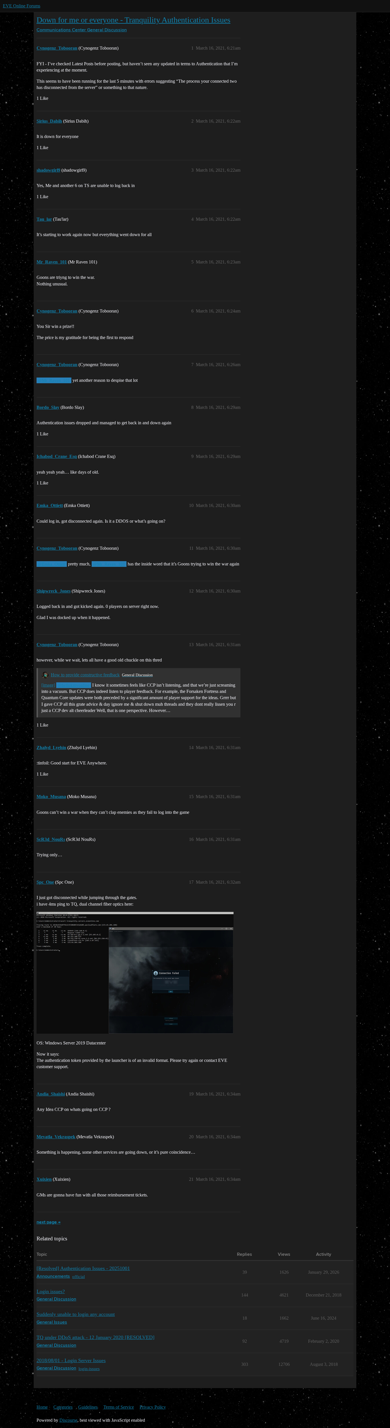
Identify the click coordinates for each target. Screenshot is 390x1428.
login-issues (89, 1368)
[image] (48, 685)
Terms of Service (118, 1407)
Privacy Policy (153, 1407)
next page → (49, 1222)
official (78, 1276)
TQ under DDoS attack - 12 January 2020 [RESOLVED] (95, 1337)
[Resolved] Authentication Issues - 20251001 (83, 1268)
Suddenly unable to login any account (76, 1314)
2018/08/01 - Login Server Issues (71, 1360)
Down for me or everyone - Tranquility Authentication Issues (133, 19)
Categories (63, 1407)
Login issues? (51, 1291)
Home (42, 1407)
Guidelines (88, 1407)
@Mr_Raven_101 (54, 380)
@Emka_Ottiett (51, 564)
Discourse (68, 1420)
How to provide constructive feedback (85, 674)
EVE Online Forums (21, 5)
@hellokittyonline (74, 685)
